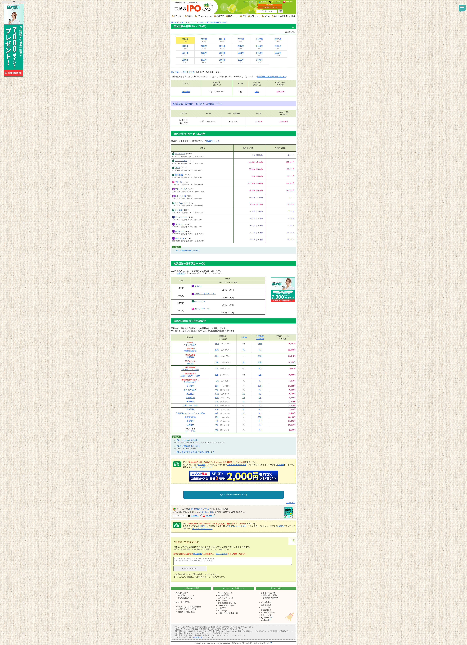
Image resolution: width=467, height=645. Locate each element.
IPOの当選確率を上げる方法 (188, 446)
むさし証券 (190, 431)
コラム (267, 16)
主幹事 (244, 337)
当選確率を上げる (268, 593)
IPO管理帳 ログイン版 (270, 7)
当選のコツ (255, 16)
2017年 (241, 47)
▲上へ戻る (290, 503)
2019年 (204, 47)
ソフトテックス (181, 189)
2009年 (278, 54)
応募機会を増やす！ (271, 598)
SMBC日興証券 (190, 351)
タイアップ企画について (202, 467)
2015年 (278, 47)
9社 (216, 368)
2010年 (259, 54)
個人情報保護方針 (261, 643)
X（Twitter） (276, 2)
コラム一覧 (265, 607)
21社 (217, 362)
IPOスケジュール (204, 16)
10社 (217, 350)
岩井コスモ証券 (190, 390)
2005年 (241, 61)
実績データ (233, 16)
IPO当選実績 (266, 602)
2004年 (259, 61)
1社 (243, 413)
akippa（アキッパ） (202, 309)
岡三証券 (190, 394)
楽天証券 (175, 72)
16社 (217, 344)
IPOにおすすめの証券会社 (187, 440)
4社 (243, 350)
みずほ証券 (190, 398)
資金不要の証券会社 (186, 612)
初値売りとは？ (213, 141)
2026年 (185, 40)
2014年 (185, 54)
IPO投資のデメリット (187, 598)
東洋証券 (190, 421)
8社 (260, 398)
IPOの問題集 (266, 610)
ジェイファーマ (181, 217)
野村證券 (190, 409)
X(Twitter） (195, 516)
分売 (244, 16)
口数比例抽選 (188, 72)
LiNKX (177, 168)
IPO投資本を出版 (206, 512)
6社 (260, 350)
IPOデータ (222, 611)
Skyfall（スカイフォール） (205, 294)
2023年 (241, 40)
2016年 (259, 47)
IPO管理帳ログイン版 (227, 603)
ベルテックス (199, 301)
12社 (217, 394)
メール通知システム (226, 605)
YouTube (289, 2)
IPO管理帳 (269, 5)
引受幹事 (260, 336)
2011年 (241, 54)
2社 (217, 381)
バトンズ (178, 182)
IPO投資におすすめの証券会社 (188, 607)
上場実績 (222, 608)
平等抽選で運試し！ (271, 595)
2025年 (204, 40)
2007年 (204, 61)
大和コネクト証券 (190, 405)
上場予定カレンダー (226, 598)
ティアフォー (180, 154)
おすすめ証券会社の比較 (284, 16)
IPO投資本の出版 (268, 612)
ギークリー (179, 231)
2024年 (222, 40)
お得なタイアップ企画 (187, 609)
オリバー (198, 286)
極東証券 (190, 425)
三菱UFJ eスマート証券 (190, 376)
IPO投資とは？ (182, 593)
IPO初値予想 (223, 595)
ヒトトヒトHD (180, 196)
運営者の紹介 (266, 605)
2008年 (185, 61)
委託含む (260, 339)
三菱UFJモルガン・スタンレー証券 (190, 413)
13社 (257, 92)
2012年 (222, 54)
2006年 (222, 61)
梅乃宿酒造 (179, 175)
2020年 (185, 47)
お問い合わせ (221, 554)
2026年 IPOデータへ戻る (236, 495)
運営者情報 (247, 643)
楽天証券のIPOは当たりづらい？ (271, 77)
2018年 (222, 47)
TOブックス (179, 238)
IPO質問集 (197, 554)
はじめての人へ (251, 2)
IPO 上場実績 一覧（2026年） (188, 250)
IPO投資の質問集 (183, 602)
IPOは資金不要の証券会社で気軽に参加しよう (195, 452)
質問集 (190, 16)
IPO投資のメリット (186, 595)
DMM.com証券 (190, 382)
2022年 (259, 40)
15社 (217, 356)
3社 (243, 394)
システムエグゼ (181, 203)
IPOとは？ (178, 16)
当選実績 (264, 2)
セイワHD (179, 210)
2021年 (278, 40)
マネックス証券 (190, 345)
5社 (243, 362)
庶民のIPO (236, 643)
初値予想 (220, 16)
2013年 (204, 54)
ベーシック (179, 224)
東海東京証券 (190, 417)
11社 (217, 398)
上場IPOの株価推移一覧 (228, 613)
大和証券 (190, 401)
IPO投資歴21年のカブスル (199, 509)
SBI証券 (190, 363)
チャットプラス (181, 161)
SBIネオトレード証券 (190, 370)
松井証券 (190, 357)
